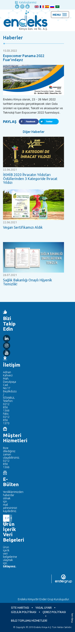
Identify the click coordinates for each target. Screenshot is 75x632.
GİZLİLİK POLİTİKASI (23, 612)
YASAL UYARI (43, 607)
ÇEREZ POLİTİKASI (54, 612)
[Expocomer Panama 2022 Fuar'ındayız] (33, 80)
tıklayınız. (7, 566)
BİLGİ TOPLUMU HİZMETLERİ (29, 620)
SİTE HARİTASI (20, 607)
